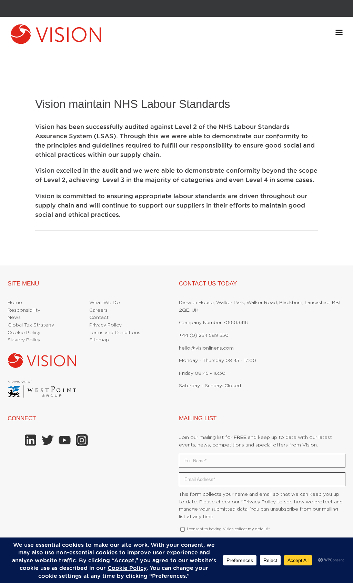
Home (15, 303)
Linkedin (30, 440)
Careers (98, 310)
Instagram (82, 440)
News (14, 317)
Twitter (48, 440)
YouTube (65, 440)
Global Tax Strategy (31, 325)
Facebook (14, 440)
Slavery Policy (24, 340)
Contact (99, 317)
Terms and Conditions (114, 333)
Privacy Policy (105, 325)
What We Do (104, 303)
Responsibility (24, 310)
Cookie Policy (24, 333)
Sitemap (99, 340)
